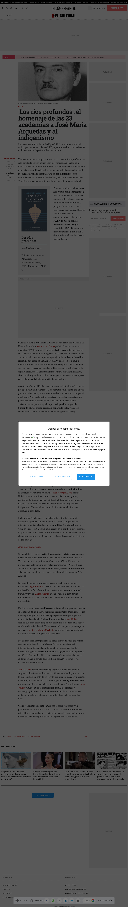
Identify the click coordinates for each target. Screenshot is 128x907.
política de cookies (84, 449)
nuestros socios (58, 434)
